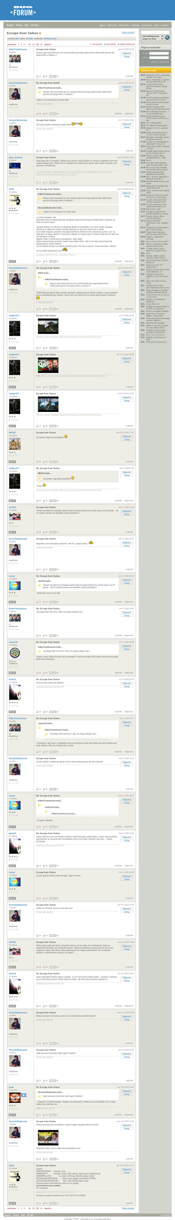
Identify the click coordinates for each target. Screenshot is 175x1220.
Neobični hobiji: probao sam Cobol (157, 182)
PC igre (34, 25)
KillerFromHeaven (18, 49)
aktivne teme (124, 25)
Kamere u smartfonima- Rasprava (156, 300)
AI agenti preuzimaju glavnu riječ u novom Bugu (157, 228)
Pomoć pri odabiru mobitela (157, 311)
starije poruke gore (127, 44)
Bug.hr (10, 25)
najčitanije (135, 25)
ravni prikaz (111, 44)
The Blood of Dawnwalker (156, 125)
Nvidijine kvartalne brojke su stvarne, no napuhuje (157, 308)
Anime (148, 160)
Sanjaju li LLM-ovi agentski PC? (157, 129)
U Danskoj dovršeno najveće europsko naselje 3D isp (156, 86)
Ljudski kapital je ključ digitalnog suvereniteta (155, 173)
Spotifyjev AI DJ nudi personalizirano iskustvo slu (157, 286)
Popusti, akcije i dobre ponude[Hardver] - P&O (156, 157)
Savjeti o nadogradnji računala (154, 238)
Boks (148, 253)
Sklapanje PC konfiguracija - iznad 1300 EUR (157, 187)
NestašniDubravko (18, 83)
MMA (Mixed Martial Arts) (156, 342)
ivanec (12, 576)
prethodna (12, 44)
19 (33, 44)
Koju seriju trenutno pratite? (157, 241)
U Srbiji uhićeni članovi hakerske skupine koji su (156, 250)
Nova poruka (128, 33)
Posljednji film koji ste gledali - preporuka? (157, 296)
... (26, 44)
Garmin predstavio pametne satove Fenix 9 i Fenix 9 (157, 99)
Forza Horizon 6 (153, 304)
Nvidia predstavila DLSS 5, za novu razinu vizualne (157, 134)
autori (156, 25)
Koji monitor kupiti (153, 209)
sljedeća (47, 44)
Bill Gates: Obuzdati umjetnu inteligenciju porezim (158, 138)
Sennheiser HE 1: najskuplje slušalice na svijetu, (157, 76)
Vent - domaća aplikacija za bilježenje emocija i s (157, 178)
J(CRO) (13, 507)
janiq (11, 1087)
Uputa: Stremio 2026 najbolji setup (157, 192)
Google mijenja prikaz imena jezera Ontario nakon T (157, 152)
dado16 (13, 679)
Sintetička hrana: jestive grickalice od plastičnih (156, 331)
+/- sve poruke (96, 44)
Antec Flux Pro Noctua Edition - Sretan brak (155, 315)
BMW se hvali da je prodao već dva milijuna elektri (157, 327)
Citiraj (126, 56)
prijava (102, 25)
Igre (27, 25)
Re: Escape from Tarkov (48, 83)
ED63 (12, 189)
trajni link (129, 76)
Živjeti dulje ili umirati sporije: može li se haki (157, 103)
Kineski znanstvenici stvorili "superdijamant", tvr (157, 271)
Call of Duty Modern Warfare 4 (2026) (158, 147)
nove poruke (147, 25)
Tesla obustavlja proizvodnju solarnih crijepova (158, 319)
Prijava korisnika (150, 47)
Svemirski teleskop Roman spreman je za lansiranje (157, 196)
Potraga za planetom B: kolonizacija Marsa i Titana (157, 213)
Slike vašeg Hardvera (155, 335)
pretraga (164, 25)
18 (30, 44)
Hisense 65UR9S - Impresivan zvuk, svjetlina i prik (157, 223)
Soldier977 (14, 315)
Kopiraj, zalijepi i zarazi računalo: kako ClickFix (156, 257)
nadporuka (128, 113)
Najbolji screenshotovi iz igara (156, 338)
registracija (111, 25)
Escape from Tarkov (46, 49)
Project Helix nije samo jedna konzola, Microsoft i (156, 233)
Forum (19, 25)
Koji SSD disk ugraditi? (155, 323)
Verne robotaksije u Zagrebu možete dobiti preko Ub (158, 81)
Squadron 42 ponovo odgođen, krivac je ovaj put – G (157, 276)
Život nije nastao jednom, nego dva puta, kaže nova (157, 164)
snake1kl (13, 642)
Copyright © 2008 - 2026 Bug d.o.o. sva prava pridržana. (87, 1219)
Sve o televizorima (153, 123)
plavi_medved (16, 157)
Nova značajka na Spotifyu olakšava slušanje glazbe (157, 291)
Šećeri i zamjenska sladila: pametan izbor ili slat (157, 245)
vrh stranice (166, 1215)
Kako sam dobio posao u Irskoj (156, 282)
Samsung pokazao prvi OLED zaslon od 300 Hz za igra (157, 118)
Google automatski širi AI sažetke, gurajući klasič (156, 201)
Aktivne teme (148, 70)
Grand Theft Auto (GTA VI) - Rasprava (157, 261)
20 (37, 44)
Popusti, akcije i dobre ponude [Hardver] (155, 217)
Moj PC (12, 261)
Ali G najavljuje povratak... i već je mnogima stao (157, 113)
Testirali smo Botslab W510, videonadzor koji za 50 (157, 143)
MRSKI (12, 432)
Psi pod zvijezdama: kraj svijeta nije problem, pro (156, 205)
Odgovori (127, 53)
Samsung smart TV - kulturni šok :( (154, 266)
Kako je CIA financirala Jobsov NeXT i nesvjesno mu (156, 93)
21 (41, 44)
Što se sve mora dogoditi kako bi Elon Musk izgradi (156, 168)
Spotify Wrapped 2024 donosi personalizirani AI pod (158, 108)
